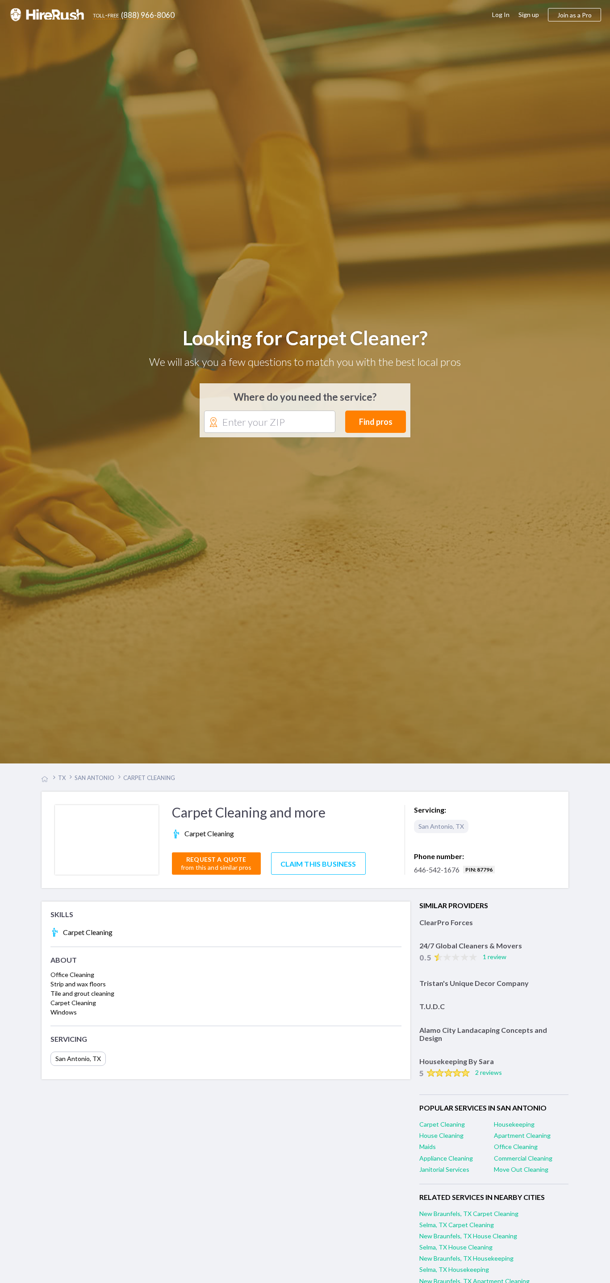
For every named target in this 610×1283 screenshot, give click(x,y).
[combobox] (270, 425)
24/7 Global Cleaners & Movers (470, 952)
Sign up (528, 14)
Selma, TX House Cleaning (456, 1253)
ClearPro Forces (446, 928)
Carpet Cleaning (442, 1130)
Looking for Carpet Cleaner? (305, 340)
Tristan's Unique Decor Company (474, 989)
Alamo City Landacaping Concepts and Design (483, 1040)
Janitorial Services (444, 1175)
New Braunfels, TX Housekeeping (466, 1264)
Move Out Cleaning (521, 1175)
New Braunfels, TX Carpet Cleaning (468, 1219)
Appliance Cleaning (446, 1164)
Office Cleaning (516, 1153)
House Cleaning (441, 1141)
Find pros (376, 425)
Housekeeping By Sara (456, 1067)
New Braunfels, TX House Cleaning (468, 1242)
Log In (501, 14)
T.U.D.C (432, 1012)
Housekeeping (514, 1130)
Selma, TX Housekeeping (454, 1275)
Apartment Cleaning (522, 1141)
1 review (494, 963)
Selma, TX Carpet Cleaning (456, 1230)
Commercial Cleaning (523, 1164)
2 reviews (488, 1078)
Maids (427, 1153)
